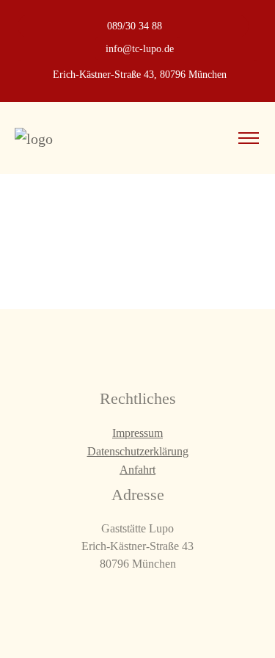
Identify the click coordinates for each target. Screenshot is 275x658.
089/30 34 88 (134, 26)
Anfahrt (137, 469)
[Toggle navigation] (248, 138)
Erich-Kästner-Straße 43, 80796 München (140, 74)
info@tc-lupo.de (140, 48)
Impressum (137, 433)
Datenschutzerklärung (137, 451)
